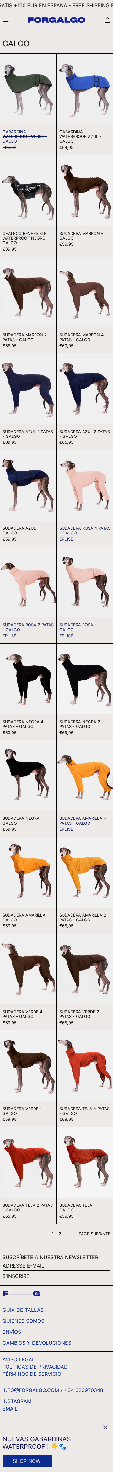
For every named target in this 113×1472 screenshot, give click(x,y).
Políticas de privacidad (35, 1366)
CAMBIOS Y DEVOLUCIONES (37, 1343)
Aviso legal (19, 1359)
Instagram (17, 1401)
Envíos (12, 1332)
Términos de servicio (32, 1374)
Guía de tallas (23, 1310)
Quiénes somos (23, 1321)
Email (10, 1409)
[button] (107, 20)
